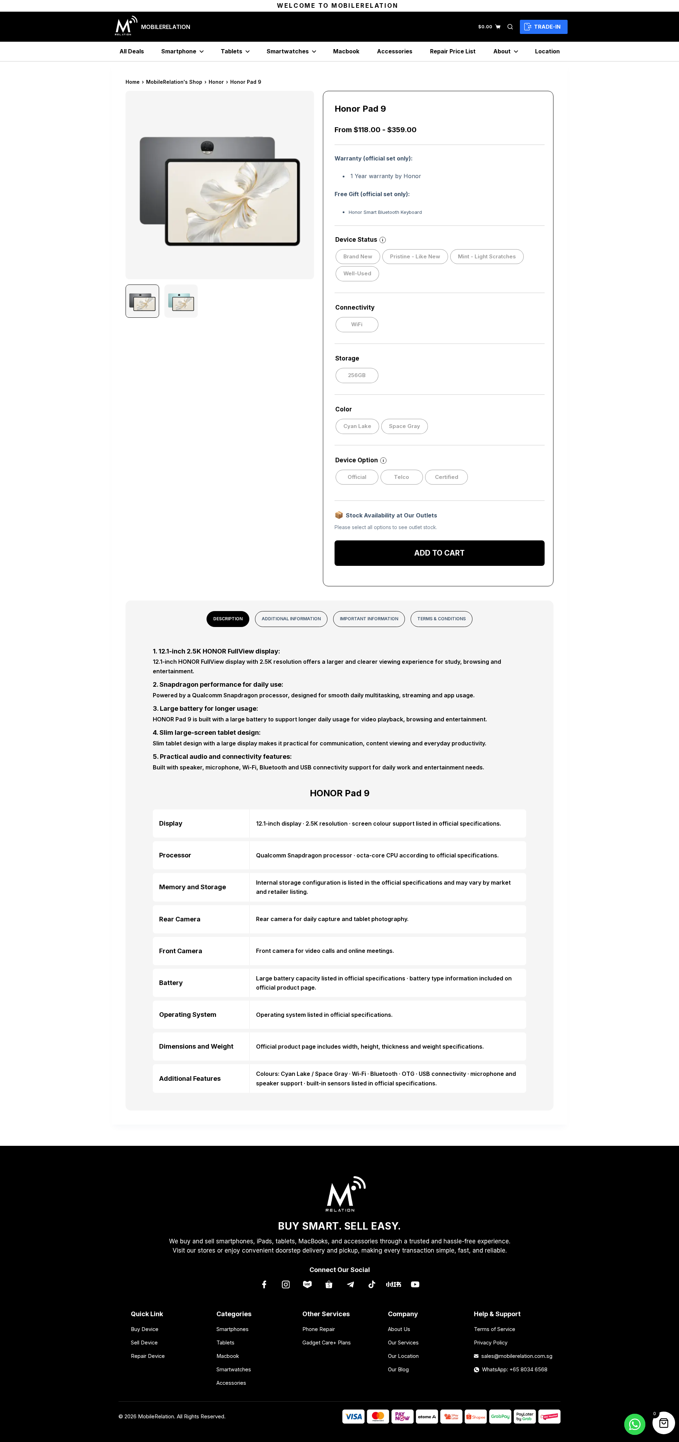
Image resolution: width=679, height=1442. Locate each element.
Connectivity (355, 307)
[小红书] (393, 1284)
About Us (399, 1329)
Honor (216, 82)
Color (343, 409)
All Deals (132, 51)
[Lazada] (307, 1284)
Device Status (359, 239)
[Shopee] (329, 1284)
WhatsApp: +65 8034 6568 (514, 1369)
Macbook (346, 51)
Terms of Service (494, 1329)
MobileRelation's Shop (174, 82)
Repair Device (148, 1356)
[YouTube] (415, 1284)
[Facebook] (264, 1284)
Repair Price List (453, 51)
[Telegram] (350, 1284)
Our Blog (398, 1369)
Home (133, 82)
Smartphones (232, 1329)
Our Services (403, 1343)
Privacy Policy (490, 1343)
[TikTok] (372, 1284)
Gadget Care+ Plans (326, 1343)
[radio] (358, 257)
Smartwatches (288, 51)
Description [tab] (228, 618)
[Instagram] (286, 1284)
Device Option (359, 460)
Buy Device (144, 1329)
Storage (347, 358)
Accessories (394, 51)
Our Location (403, 1356)
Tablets (231, 51)
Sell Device (144, 1343)
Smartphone (178, 51)
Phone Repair (318, 1329)
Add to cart (439, 551)
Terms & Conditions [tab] (441, 618)
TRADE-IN (547, 26)
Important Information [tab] (369, 618)
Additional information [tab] (291, 618)
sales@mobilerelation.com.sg (514, 1356)
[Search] (510, 26)
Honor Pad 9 (245, 82)
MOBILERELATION (165, 26)
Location (547, 51)
